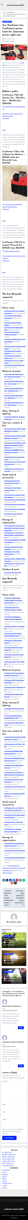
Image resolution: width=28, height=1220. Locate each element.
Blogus (23, 1215)
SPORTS (4, 1179)
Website (4, 1119)
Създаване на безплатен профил (13, 1042)
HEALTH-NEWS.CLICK (8, 1159)
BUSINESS (5, 1174)
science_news (11, 38)
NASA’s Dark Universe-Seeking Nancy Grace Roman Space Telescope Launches (14, 958)
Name (4, 1104)
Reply (20, 1027)
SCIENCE (4, 1181)
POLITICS (4, 1188)
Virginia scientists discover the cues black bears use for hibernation (14, 940)
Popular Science (7, 873)
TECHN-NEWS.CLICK (8, 1165)
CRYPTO (4, 1177)
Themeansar (14, 1217)
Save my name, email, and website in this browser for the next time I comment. (13, 1131)
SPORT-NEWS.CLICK (8, 1163)
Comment (5, 1081)
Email (4, 1112)
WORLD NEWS (6, 1170)
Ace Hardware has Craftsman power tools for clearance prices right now (13, 868)
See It (4, 130)
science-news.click (15, 5)
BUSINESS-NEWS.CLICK (9, 1154)
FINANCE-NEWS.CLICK (8, 1157)
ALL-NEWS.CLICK (7, 1152)
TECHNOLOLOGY (7, 1183)
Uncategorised (7, 21)
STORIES (4, 1186)
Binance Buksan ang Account (11, 1006)
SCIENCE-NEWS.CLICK (8, 1161)
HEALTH (4, 1172)
